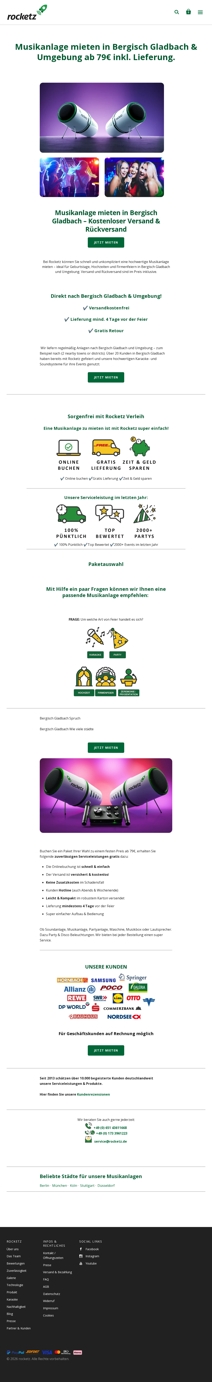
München (59, 1185)
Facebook (92, 1249)
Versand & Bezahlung (57, 1272)
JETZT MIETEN (106, 242)
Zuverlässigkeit (16, 1271)
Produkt (12, 1292)
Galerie (11, 1278)
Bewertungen (16, 1263)
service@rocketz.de (110, 1141)
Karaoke (12, 1299)
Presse (11, 1321)
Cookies (48, 1315)
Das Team (14, 1256)
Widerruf (48, 1301)
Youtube (91, 1263)
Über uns (13, 1249)
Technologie (15, 1285)
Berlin (44, 1185)
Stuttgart (87, 1185)
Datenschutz (51, 1294)
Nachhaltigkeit (16, 1307)
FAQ (46, 1279)
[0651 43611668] (88, 1127)
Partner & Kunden (19, 1328)
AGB (46, 1287)
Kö (72, 1185)
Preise (47, 1265)
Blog (10, 1314)
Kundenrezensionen (93, 1094)
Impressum (50, 1308)
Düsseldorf (106, 1185)
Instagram (92, 1256)
